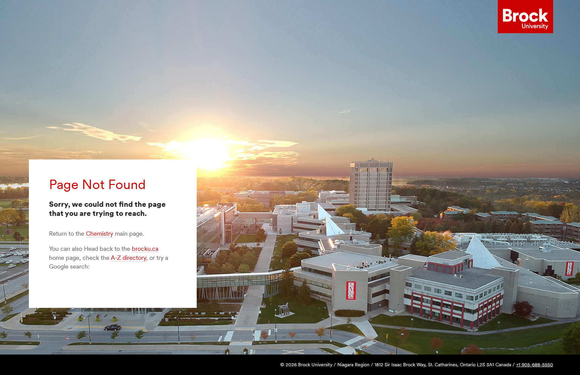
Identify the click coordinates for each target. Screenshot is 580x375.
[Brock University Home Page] (525, 17)
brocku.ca (145, 248)
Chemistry (99, 233)
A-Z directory (128, 257)
